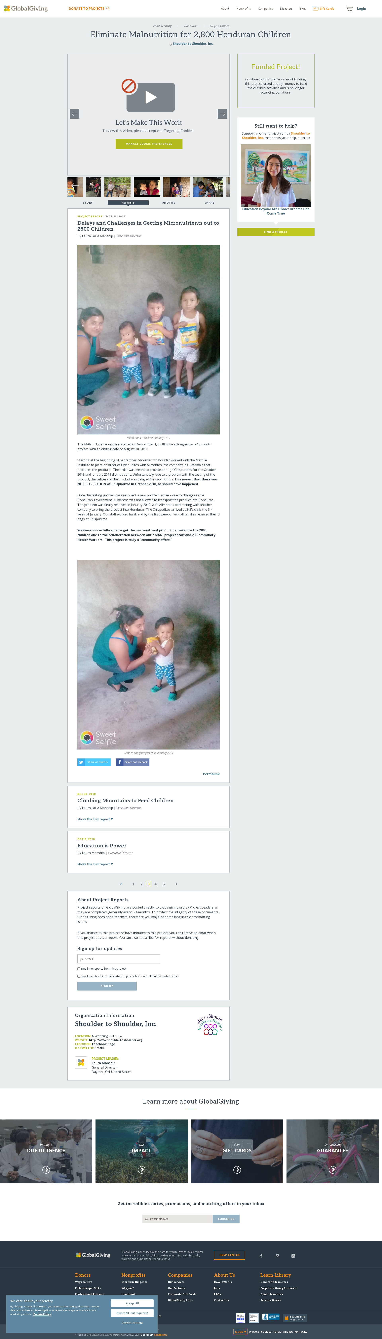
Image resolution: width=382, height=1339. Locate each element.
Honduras (190, 26)
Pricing (288, 1331)
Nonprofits (243, 8)
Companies (265, 8)
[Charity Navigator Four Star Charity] (242, 1318)
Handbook (128, 1294)
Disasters (286, 8)
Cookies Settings (132, 1322)
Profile (100, 1048)
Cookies (266, 1331)
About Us (224, 1275)
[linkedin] (293, 1255)
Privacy (254, 1331)
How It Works (223, 1282)
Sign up (107, 986)
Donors (83, 1275)
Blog (303, 8)
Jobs (217, 1288)
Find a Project (276, 232)
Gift (327, 8)
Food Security (162, 26)
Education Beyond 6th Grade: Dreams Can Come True (275, 211)
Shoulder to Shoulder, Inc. (193, 43)
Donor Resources (271, 1294)
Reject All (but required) (132, 1313)
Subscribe (226, 1219)
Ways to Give (83, 1282)
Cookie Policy (42, 1314)
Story (88, 202)
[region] (82, 1314)
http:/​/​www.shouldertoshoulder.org (115, 1040)
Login (361, 8)
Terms (277, 1331)
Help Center (229, 1255)
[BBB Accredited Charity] (272, 1318)
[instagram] (277, 1255)
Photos (168, 202)
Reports (128, 202)
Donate (86, 8)
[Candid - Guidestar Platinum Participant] (255, 1318)
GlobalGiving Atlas (180, 1300)
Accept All (132, 1303)
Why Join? (128, 1288)
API (296, 1331)
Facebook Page (103, 1044)
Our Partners (176, 1288)
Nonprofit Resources (274, 1282)
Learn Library (275, 1275)
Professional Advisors (89, 1294)
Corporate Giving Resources (278, 1288)
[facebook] (261, 1255)
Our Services (176, 1282)
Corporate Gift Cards (182, 1294)
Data (303, 1331)
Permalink (211, 774)
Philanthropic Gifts (88, 1288)
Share (209, 202)
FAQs (217, 1294)
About (225, 8)
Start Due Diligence (134, 1282)
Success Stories (270, 1300)
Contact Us (221, 1300)
